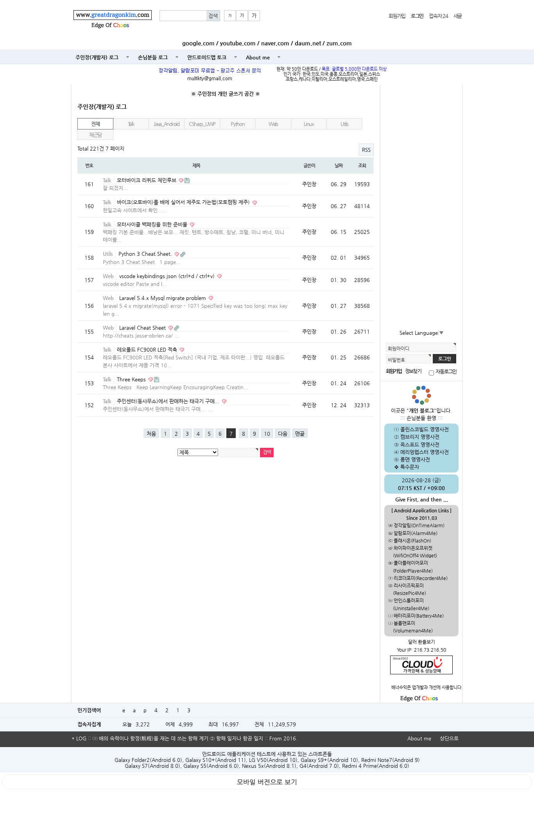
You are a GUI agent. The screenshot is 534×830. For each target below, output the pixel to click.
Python (237, 124)
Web (273, 124)
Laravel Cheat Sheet (143, 328)
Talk (131, 124)
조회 (362, 165)
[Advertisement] (421, 207)
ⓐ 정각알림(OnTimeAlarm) (416, 525)
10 (267, 434)
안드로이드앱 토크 (206, 57)
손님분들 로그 (153, 57)
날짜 (338, 165)
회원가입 (397, 16)
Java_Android (166, 124)
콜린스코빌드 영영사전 (424, 429)
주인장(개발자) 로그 (96, 57)
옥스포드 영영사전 (419, 444)
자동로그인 (446, 372)
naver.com (275, 43)
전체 (95, 124)
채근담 (95, 135)
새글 (457, 16)
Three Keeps (132, 379)
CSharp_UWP (202, 124)
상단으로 (449, 738)
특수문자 (409, 467)
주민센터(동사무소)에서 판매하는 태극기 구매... (169, 401)
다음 (282, 434)
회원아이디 (398, 348)
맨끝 (300, 434)
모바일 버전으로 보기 (267, 782)
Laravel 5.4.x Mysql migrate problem (163, 298)
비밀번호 (396, 360)
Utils (344, 124)
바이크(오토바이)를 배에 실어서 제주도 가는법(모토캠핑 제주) (184, 202)
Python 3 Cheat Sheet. (146, 254)
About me (258, 57)
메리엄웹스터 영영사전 (424, 452)
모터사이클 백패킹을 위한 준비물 (153, 224)
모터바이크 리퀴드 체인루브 (147, 180)
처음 (151, 434)
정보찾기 (413, 371)
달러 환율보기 (421, 642)
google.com (198, 43)
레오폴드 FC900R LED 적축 (148, 349)
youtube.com (238, 43)
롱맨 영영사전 (415, 459)
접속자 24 (438, 16)
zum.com (339, 43)
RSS (366, 150)
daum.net (308, 43)
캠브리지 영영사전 (419, 437)
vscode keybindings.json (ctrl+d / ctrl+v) (167, 276)
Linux (309, 124)
